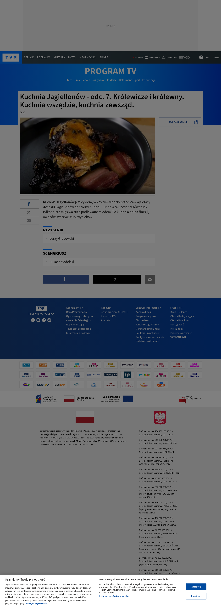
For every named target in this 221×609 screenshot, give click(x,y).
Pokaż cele (196, 596)
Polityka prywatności (36, 603)
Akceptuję (196, 586)
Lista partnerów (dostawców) (114, 596)
